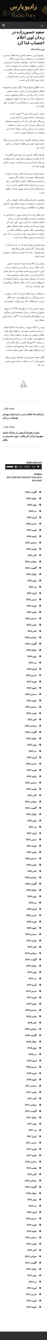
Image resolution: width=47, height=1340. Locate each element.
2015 (39, 477)
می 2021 (33, 826)
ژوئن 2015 (32, 1275)
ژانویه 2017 (32, 1155)
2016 (34, 477)
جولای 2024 (31, 650)
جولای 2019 (31, 965)
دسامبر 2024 (31, 618)
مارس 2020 (31, 915)
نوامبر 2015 (31, 1243)
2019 (19, 477)
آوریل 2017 (32, 1136)
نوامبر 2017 (31, 1092)
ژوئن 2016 (32, 1199)
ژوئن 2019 (32, 972)
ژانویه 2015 (32, 1307)
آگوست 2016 (31, 1187)
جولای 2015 (31, 1269)
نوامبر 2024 (31, 624)
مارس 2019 (31, 991)
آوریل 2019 (32, 984)
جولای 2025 (31, 574)
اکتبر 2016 (32, 1174)
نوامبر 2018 (31, 1016)
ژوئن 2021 (32, 820)
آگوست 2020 (31, 883)
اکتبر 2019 (32, 946)
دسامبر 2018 (31, 1010)
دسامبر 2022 (31, 706)
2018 (24, 477)
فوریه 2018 (32, 1073)
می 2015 (33, 1281)
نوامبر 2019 (31, 940)
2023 (34, 480)
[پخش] (38, 466)
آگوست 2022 (31, 732)
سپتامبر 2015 (31, 1256)
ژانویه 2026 (32, 536)
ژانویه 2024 (32, 688)
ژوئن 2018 (32, 1048)
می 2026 (33, 511)
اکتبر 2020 (32, 871)
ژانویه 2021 (32, 852)
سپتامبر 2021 (31, 801)
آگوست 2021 (31, 808)
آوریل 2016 (32, 1212)
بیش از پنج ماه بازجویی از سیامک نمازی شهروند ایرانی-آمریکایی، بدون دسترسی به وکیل (23, 436)
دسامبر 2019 (31, 934)
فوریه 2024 (32, 681)
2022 (39, 480)
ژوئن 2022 (32, 744)
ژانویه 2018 (32, 1079)
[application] (23, 466)
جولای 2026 (31, 498)
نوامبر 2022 (31, 713)
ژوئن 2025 (32, 580)
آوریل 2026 (32, 517)
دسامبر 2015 (31, 1237)
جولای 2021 (31, 814)
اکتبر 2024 (32, 631)
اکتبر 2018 (32, 1022)
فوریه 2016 (32, 1224)
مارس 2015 (31, 1294)
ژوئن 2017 (32, 1123)
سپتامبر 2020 (31, 877)
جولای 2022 (31, 738)
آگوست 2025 (31, 568)
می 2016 (33, 1205)
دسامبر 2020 (31, 858)
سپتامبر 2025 (31, 561)
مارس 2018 (31, 1066)
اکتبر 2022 (32, 719)
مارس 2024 (31, 675)
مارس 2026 (31, 523)
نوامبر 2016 (31, 1168)
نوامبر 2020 (31, 864)
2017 (29, 477)
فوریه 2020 (32, 921)
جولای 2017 (31, 1117)
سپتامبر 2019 (31, 953)
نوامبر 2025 (31, 549)
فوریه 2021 (32, 845)
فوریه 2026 (32, 530)
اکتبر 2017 (32, 1098)
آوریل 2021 (32, 833)
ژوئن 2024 (32, 656)
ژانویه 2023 (32, 700)
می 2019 (33, 978)
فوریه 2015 (32, 1300)
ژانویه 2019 (32, 1003)
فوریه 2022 (32, 770)
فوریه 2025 (32, 605)
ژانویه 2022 (32, 776)
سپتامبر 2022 (31, 725)
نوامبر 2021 (31, 789)
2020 (14, 477)
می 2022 (33, 751)
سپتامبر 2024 (31, 637)
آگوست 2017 (31, 1111)
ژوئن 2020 (32, 896)
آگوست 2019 (31, 959)
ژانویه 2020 (32, 928)
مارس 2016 (31, 1218)
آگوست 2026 (31, 492)
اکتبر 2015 (32, 1250)
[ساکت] (16, 466)
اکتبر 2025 (32, 555)
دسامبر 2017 (31, 1085)
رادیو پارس (23, 6)
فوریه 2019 (32, 997)
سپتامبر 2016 (31, 1180)
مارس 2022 (31, 763)
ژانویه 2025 (32, 612)
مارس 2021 (31, 839)
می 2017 (33, 1130)
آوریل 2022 (32, 757)
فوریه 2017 (32, 1149)
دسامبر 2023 (31, 694)
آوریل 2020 (32, 909)
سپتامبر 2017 (31, 1104)
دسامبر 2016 (31, 1161)
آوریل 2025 (32, 593)
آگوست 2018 (31, 1035)
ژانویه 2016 (32, 1231)
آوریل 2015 (32, 1288)
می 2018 (33, 1054)
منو (42, 25)
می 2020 (33, 902)
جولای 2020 (31, 890)
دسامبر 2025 (31, 542)
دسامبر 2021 (31, 782)
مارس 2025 (31, 599)
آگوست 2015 (31, 1262)
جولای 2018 (31, 1041)
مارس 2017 (31, 1142)
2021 (9, 477)
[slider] (10, 466)
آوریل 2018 (32, 1060)
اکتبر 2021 (32, 795)
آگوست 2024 (31, 643)
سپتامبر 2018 (31, 1029)
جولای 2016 (31, 1193)
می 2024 (33, 662)
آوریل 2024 (32, 669)
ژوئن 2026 (32, 504)
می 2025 (33, 586)
